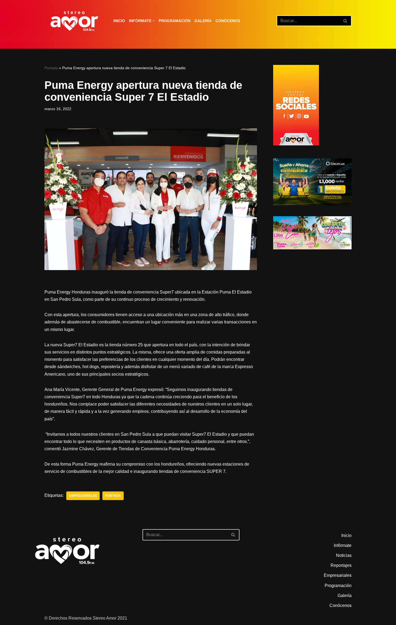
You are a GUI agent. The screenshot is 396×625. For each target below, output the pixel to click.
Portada (51, 68)
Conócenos (228, 21)
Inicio (119, 21)
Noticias (344, 555)
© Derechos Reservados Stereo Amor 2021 (85, 618)
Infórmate (343, 545)
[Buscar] (345, 20)
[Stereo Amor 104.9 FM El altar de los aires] (74, 21)
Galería (202, 21)
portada (113, 496)
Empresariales (83, 496)
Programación (174, 21)
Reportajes (341, 565)
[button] (154, 21)
